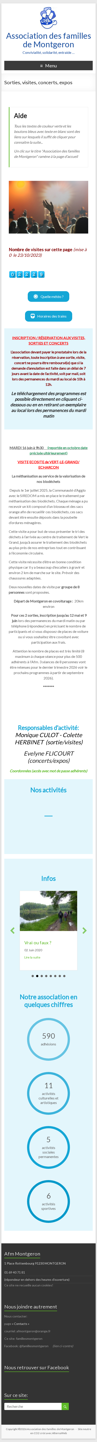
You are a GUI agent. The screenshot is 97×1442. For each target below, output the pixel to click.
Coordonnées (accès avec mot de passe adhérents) (48, 771)
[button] (48, 296)
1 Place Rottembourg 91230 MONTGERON (35, 1263)
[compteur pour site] (27, 273)
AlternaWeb (59, 1433)
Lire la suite (68, 963)
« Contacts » (21, 1324)
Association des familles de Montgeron (48, 40)
